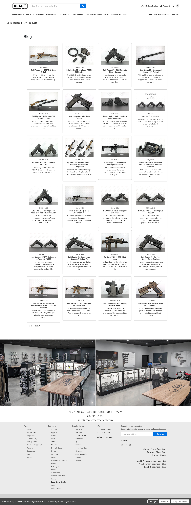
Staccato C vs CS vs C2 (151, 116)
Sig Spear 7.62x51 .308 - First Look (115, 258)
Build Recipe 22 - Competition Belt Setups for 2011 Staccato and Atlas (150, 165)
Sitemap (30, 457)
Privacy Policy (77, 14)
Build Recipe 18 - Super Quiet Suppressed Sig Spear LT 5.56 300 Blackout (43, 305)
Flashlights (55, 466)
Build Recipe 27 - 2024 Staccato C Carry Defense (115, 71)
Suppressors (55, 473)
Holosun (78, 451)
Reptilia (78, 457)
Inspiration (51, 14)
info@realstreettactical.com (95, 420)
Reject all (164, 501)
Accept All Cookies (180, 501)
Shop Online (17, 14)
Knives (53, 479)
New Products (30, 22)
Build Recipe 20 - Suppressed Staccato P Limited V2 (79, 258)
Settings (152, 501)
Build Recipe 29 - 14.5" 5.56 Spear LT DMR (43, 71)
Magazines (55, 445)
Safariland (79, 439)
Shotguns (54, 442)
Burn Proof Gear (81, 448)
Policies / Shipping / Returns (97, 14)
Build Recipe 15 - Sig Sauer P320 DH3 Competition (150, 304)
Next (36, 326)
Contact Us (115, 14)
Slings (53, 451)
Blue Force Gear (81, 435)
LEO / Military (63, 14)
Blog (125, 14)
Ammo (53, 470)
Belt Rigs (54, 454)
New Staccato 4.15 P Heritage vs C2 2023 (150, 212)
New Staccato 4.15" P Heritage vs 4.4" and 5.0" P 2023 (43, 258)
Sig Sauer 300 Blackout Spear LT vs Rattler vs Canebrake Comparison (79, 165)
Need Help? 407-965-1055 (158, 14)
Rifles (53, 439)
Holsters (54, 457)
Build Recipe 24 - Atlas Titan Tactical (79, 117)
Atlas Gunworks (81, 454)
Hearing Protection (58, 476)
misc (53, 485)
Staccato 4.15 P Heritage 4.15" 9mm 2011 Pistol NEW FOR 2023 (43, 212)
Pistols (53, 435)
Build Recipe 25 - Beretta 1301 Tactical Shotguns (43, 117)
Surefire (78, 445)
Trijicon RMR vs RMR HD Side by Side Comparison (115, 117)
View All (78, 460)
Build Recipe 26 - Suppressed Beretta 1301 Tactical (151, 71)
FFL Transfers (38, 14)
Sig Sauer (79, 429)
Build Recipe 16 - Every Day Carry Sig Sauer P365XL (115, 304)
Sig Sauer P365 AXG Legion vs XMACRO (43, 164)
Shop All (54, 429)
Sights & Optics (57, 448)
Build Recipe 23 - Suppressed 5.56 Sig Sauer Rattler (115, 164)
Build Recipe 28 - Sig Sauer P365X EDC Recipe (79, 71)
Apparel (54, 432)
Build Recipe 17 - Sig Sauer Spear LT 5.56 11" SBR (79, 304)
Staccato (78, 432)
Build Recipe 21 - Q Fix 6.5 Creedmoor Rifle (79, 212)
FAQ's (28, 14)
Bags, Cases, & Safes (58, 482)
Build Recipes (13, 22)
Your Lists (175, 14)
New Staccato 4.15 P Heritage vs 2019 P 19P (115, 212)
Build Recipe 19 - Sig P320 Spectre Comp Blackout (150, 258)
